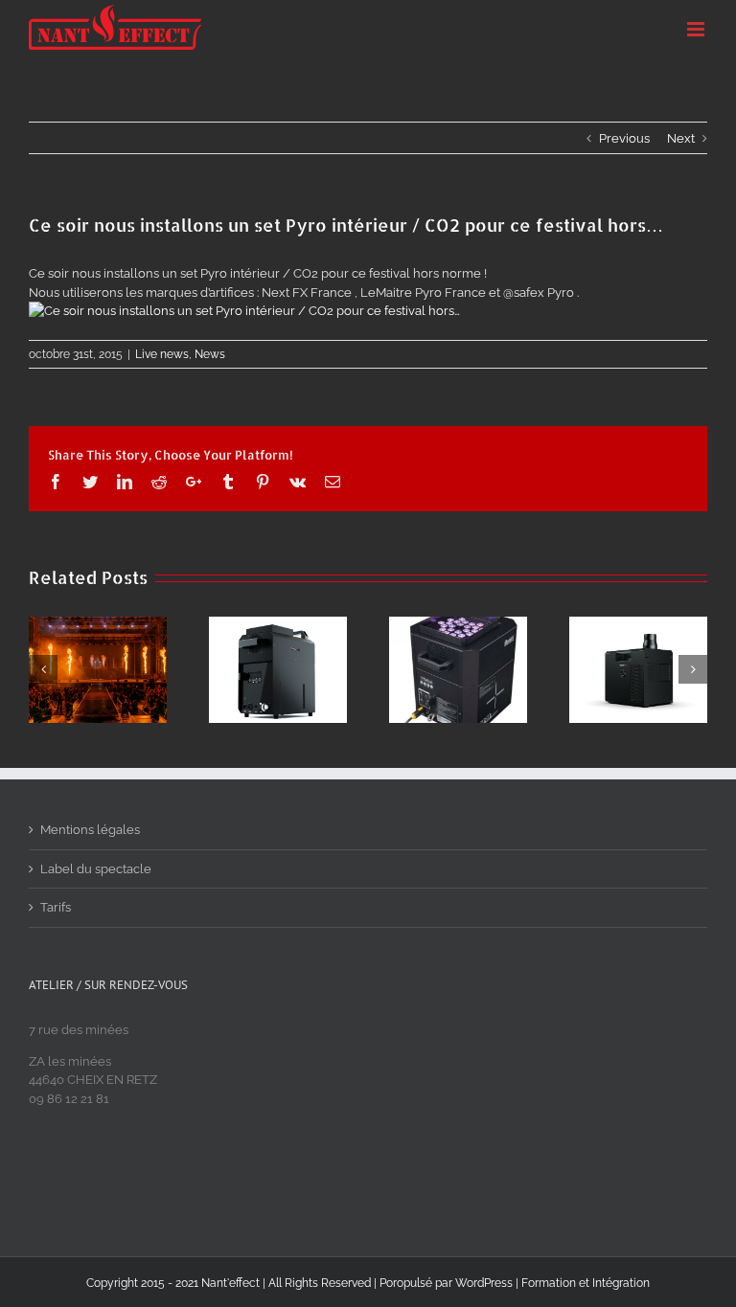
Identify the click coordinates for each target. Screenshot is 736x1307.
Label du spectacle (95, 869)
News (210, 354)
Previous (624, 138)
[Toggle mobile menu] (697, 29)
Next (681, 138)
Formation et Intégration (585, 1283)
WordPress (484, 1283)
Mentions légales (90, 830)
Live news (162, 354)
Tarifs (55, 907)
